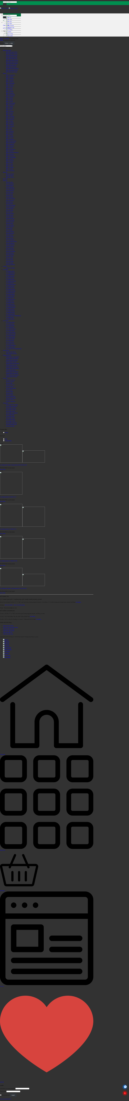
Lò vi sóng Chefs (10, 325)
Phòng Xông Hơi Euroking (12, 363)
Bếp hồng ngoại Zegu (11, 72)
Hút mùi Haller (10, 227)
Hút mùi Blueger (10, 189)
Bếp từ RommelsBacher (12, 152)
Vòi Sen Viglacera (10, 401)
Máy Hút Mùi (10, 27)
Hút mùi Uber (9, 260)
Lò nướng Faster (10, 288)
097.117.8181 (9, 605)
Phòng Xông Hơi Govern (12, 367)
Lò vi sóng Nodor (10, 347)
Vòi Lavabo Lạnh (10, 418)
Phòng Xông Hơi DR (11, 362)
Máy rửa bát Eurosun (11, 353)
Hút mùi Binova (10, 187)
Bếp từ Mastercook (11, 141)
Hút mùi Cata (9, 194)
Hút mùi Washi (10, 261)
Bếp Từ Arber (9, 77)
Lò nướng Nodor (10, 309)
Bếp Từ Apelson (10, 75)
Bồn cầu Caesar (10, 174)
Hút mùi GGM (9, 217)
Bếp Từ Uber (9, 166)
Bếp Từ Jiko (9, 128)
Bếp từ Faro (9, 110)
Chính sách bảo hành (8, 626)
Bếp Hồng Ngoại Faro (11, 58)
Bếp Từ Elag (9, 100)
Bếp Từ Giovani (10, 116)
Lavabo (9, 32)
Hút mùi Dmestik (10, 199)
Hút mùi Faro (9, 212)
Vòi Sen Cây (9, 383)
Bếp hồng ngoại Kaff (11, 65)
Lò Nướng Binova (10, 273)
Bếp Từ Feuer (9, 113)
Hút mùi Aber (9, 182)
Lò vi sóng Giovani (10, 332)
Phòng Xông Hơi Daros (12, 360)
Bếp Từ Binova (10, 82)
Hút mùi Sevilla (10, 250)
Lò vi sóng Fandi (10, 330)
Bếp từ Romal (9, 151)
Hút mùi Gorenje (10, 220)
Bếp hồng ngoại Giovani (12, 60)
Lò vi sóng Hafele (10, 337)
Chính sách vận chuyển (8, 631)
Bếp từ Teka (9, 162)
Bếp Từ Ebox (9, 98)
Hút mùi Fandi (9, 210)
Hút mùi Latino (10, 236)
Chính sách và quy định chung (10, 627)
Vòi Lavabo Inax (10, 414)
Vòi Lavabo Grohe (10, 411)
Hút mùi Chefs (9, 197)
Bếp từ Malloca (10, 139)
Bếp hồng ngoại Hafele (12, 63)
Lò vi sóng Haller (10, 339)
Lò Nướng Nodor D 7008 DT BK (8, 561)
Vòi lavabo (10, 36)
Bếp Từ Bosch (10, 85)
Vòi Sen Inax (9, 390)
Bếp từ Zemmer (10, 171)
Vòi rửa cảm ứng (10, 426)
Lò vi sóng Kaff (10, 340)
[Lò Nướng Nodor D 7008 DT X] (22, 526)
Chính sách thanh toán (8, 629)
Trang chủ (2, 754)
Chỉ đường (78, 602)
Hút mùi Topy (9, 258)
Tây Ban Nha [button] (8, 441)
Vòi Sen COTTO (10, 385)
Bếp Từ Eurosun (10, 105)
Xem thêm (2, 469)
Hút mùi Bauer (9, 185)
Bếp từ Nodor (9, 147)
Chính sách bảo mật (8, 634)
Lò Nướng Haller (10, 296)
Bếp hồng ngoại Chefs (11, 55)
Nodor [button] (6, 432)
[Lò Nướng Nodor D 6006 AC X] (11, 494)
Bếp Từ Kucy (9, 134)
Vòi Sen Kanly (9, 391)
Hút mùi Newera (10, 245)
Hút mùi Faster (10, 213)
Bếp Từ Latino (10, 136)
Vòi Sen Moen (9, 395)
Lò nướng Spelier (10, 314)
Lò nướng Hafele (10, 294)
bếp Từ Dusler (10, 96)
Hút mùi (5, 180)
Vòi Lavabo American (11, 406)
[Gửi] (4, 4)
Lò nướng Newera (10, 307)
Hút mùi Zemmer (10, 264)
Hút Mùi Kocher (10, 233)
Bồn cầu (9, 21)
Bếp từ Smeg (9, 159)
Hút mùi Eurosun (10, 207)
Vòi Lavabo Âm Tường (12, 405)
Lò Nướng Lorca (10, 304)
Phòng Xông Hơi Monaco (12, 375)
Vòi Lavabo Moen (10, 419)
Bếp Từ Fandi (9, 108)
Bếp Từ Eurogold (10, 103)
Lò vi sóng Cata (10, 324)
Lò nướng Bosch (10, 274)
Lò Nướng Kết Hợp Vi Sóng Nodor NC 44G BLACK (13, 588)
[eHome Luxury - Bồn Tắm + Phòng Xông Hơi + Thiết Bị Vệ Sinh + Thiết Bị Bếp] (9, 8)
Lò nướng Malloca (10, 306)
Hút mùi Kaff (9, 230)
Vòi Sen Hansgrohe (11, 388)
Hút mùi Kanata (10, 232)
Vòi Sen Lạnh (9, 393)
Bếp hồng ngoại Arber (11, 52)
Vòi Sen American (10, 380)
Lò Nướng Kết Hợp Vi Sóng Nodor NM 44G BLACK (13, 465)
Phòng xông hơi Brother (12, 358)
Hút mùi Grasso (10, 222)
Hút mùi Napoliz (10, 243)
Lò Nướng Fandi (10, 286)
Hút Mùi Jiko (9, 228)
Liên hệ (2, 1082)
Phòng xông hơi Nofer (11, 377)
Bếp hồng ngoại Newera (12, 68)
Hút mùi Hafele (10, 225)
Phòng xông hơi (7, 355)
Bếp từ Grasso (10, 119)
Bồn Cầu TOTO (10, 177)
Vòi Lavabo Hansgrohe (12, 413)
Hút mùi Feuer (9, 215)
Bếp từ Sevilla (10, 154)
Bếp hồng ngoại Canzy (11, 54)
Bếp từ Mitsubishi (10, 143)
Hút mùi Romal (10, 248)
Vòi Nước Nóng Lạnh (11, 424)
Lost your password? (5, 1099)
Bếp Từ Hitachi (10, 126)
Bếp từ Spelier (10, 161)
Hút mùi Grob (9, 223)
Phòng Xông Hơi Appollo (12, 357)
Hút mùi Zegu (9, 263)
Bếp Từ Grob (9, 121)
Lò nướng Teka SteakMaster (13, 316)
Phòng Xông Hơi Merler (12, 373)
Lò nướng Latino (10, 302)
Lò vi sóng (10, 34)
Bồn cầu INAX (9, 175)
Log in (13, 1095)
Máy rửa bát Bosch (11, 352)
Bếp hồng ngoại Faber (11, 57)
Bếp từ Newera (10, 146)
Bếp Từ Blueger (10, 83)
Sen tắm (9, 23)
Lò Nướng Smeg (10, 312)
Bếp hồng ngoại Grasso (12, 62)
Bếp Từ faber (9, 106)
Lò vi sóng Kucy (10, 342)
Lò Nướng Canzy (10, 276)
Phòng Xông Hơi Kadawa (12, 368)
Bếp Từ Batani (10, 78)
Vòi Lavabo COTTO (11, 410)
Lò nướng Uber (10, 317)
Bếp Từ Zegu (9, 169)
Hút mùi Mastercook (11, 241)
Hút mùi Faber (9, 208)
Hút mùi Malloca (10, 240)
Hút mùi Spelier (10, 255)
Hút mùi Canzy (10, 192)
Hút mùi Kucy (9, 235)
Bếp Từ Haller (10, 124)
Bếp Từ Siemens (10, 156)
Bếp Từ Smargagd (11, 157)
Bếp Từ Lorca (9, 138)
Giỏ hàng (2, 890)
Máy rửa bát (10, 25)
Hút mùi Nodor (10, 246)
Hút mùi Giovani (10, 218)
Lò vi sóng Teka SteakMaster (14, 349)
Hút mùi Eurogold (10, 205)
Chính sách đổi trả (7, 632)
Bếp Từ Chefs (9, 91)
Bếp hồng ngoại (7, 50)
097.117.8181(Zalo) (19, 605)
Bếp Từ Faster (10, 111)
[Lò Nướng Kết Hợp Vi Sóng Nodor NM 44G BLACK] (22, 462)
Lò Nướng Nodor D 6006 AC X (8, 497)
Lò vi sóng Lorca (10, 344)
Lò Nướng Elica (10, 283)
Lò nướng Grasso (10, 293)
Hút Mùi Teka (9, 256)
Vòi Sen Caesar (10, 382)
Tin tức (2, 986)
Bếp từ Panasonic (10, 149)
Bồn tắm (9, 19)
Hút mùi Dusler (10, 200)
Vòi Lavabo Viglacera (11, 423)
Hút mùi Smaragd (10, 251)
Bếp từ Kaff (9, 129)
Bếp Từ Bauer (9, 80)
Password (3, 1091)
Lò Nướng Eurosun (11, 284)
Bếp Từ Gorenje (10, 118)
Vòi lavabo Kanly (10, 416)
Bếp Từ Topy (9, 164)
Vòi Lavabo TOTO (10, 421)
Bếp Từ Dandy (10, 93)
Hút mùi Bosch (10, 190)
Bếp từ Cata (9, 88)
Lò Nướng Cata (10, 278)
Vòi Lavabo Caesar (11, 408)
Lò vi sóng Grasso (10, 335)
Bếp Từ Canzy (9, 86)
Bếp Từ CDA (9, 90)
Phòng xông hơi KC (11, 370)
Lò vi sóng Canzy (10, 322)
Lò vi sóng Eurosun (11, 329)
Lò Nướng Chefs (10, 279)
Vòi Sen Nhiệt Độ (10, 396)
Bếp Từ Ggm (9, 115)
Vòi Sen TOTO (10, 400)
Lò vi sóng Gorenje (11, 334)
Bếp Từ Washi (10, 167)
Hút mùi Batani (10, 184)
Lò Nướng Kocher (10, 299)
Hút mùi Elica (9, 204)
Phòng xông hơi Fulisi (11, 365)
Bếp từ (9, 17)
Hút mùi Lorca (9, 238)
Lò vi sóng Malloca (11, 345)
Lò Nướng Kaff (10, 297)
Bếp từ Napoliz (10, 144)
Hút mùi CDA (9, 195)
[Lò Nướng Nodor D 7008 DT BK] (22, 558)
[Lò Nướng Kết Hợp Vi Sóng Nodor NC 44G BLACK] (22, 585)
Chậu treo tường (10, 268)
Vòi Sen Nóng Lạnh (11, 398)
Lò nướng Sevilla (10, 311)
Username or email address (7, 1088)
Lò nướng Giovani (10, 289)
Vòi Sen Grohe (9, 386)
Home (1, 38)
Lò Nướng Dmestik (11, 281)
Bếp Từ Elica (9, 101)
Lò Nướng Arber (10, 271)
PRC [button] (6, 439)
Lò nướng (9, 29)
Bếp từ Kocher (10, 133)
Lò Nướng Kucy (10, 301)
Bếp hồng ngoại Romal (12, 70)
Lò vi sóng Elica (10, 327)
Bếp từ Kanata (10, 131)
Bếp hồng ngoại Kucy (11, 67)
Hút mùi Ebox (9, 202)
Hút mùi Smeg (9, 253)
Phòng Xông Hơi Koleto (12, 372)
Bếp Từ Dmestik (10, 95)
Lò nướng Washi (10, 319)
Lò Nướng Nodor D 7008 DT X (8, 529)
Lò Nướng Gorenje (10, 291)
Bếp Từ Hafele (10, 123)
